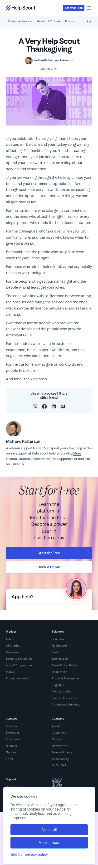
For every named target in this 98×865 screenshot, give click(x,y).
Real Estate (59, 672)
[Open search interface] (89, 21)
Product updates (17, 678)
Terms (56, 752)
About (56, 726)
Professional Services (66, 704)
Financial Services (64, 698)
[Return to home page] (20, 8)
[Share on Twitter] (35, 407)
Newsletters (60, 746)
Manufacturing (61, 691)
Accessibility (60, 759)
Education (58, 639)
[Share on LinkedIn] (54, 407)
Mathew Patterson (60, 60)
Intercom (12, 733)
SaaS (55, 652)
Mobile (10, 672)
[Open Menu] (89, 8)
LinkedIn (17, 464)
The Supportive (62, 459)
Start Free (74, 8)
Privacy (68, 752)
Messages (12, 652)
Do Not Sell (59, 765)
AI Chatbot (13, 646)
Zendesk (11, 726)
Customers (59, 733)
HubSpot (11, 746)
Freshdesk (13, 739)
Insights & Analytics (19, 659)
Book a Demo (49, 567)
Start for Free (49, 552)
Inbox (10, 639)
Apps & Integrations (19, 665)
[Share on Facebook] (44, 407)
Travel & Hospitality (64, 665)
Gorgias (11, 752)
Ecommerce (60, 659)
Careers (57, 739)
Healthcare (59, 646)
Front (9, 759)
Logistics (58, 685)
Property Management (67, 678)
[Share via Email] (63, 407)
